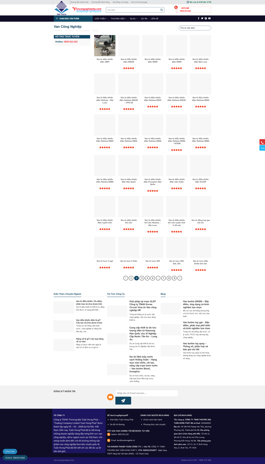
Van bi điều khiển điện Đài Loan (200, 60)
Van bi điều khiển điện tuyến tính (105, 221)
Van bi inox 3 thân (128, 261)
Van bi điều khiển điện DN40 (153, 60)
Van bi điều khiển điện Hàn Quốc (129, 180)
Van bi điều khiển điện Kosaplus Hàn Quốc (153, 181)
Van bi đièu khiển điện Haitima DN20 (200, 98)
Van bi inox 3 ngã (105, 261)
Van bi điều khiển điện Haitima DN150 (176, 98)
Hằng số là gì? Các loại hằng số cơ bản (90, 340)
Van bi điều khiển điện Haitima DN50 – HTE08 (176, 141)
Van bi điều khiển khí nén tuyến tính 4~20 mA (176, 222)
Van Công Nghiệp (82, 30)
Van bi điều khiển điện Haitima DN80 (104, 180)
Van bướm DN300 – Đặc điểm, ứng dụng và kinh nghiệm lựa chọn (196, 304)
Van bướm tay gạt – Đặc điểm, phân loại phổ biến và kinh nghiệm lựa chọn (196, 325)
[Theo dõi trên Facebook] (199, 18)
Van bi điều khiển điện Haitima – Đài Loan (104, 100)
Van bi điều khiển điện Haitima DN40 (152, 139)
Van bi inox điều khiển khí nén (200, 262)
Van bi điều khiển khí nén (129, 221)
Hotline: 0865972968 (15, 458)
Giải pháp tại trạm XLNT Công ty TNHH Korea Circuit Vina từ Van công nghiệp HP (142, 306)
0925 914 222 (123, 434)
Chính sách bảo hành (152, 420)
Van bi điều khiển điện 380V (105, 60)
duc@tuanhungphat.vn (126, 440)
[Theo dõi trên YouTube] (209, 18)
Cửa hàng (68, 30)
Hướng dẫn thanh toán (79, 2)
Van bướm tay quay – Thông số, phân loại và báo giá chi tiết (195, 346)
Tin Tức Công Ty (116, 294)
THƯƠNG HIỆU (118, 19)
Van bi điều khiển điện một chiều (177, 180)
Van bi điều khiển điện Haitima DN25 (104, 139)
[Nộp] (161, 10)
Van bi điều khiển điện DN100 (129, 60)
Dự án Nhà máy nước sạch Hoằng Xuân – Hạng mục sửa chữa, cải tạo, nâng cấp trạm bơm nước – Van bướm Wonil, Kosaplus (143, 364)
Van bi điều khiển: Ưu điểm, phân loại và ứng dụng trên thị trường (89, 304)
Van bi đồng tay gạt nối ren (200, 221)
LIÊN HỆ (154, 19)
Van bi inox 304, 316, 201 (176, 262)
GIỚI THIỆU (100, 19)
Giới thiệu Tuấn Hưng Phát (121, 420)
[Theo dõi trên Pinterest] (206, 18)
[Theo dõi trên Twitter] (202, 18)
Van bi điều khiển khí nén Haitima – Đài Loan (153, 222)
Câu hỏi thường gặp (139, 2)
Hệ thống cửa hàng (120, 2)
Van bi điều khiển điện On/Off (200, 180)
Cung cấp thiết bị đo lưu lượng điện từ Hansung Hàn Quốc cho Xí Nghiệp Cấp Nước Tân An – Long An (143, 333)
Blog (163, 294)
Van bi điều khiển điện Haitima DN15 (152, 98)
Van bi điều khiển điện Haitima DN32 (128, 139)
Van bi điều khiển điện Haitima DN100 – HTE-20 (129, 100)
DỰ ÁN (144, 19)
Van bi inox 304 (152, 261)
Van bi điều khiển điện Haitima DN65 (200, 139)
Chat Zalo (9, 451)
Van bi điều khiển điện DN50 (177, 60)
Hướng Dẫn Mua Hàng (101, 2)
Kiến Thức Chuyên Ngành (67, 294)
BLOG (133, 19)
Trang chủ (58, 30)
